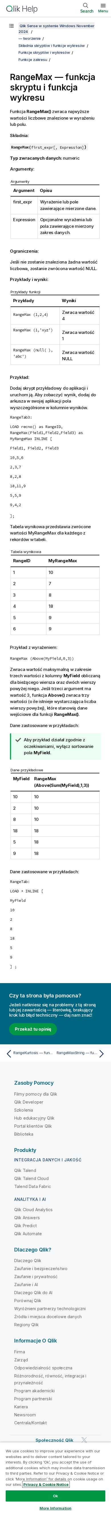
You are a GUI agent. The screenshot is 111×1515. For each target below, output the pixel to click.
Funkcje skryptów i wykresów (44, 52)
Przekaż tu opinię (33, 1029)
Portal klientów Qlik (33, 1126)
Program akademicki (34, 1390)
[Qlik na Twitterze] (84, 1439)
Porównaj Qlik (27, 1300)
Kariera (21, 1406)
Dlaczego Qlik (27, 1260)
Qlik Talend (25, 1170)
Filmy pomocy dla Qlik (35, 1094)
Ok (55, 1496)
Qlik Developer (28, 1102)
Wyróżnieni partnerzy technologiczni (50, 1308)
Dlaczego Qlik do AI (33, 1292)
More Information (55, 1508)
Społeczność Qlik (55, 1440)
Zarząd (21, 1359)
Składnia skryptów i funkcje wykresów (51, 45)
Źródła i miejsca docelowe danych (48, 1316)
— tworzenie (29, 38)
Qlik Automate (28, 1233)
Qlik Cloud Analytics (33, 1209)
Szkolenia (23, 1110)
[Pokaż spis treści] (11, 25)
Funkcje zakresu (32, 59)
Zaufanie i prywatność (35, 1276)
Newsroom (25, 1414)
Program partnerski (33, 1398)
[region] (55, 1478)
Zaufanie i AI (26, 1284)
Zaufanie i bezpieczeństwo (40, 1268)
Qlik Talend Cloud (31, 1178)
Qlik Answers (27, 1217)
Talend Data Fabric (32, 1186)
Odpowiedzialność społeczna (43, 1367)
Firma (19, 1351)
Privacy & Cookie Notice (46, 1484)
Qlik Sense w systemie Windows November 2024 (56, 28)
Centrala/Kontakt (30, 1422)
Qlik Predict (25, 1225)
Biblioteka (24, 1134)
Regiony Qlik (26, 1324)
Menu (103, 11)
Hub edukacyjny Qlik (34, 1118)
